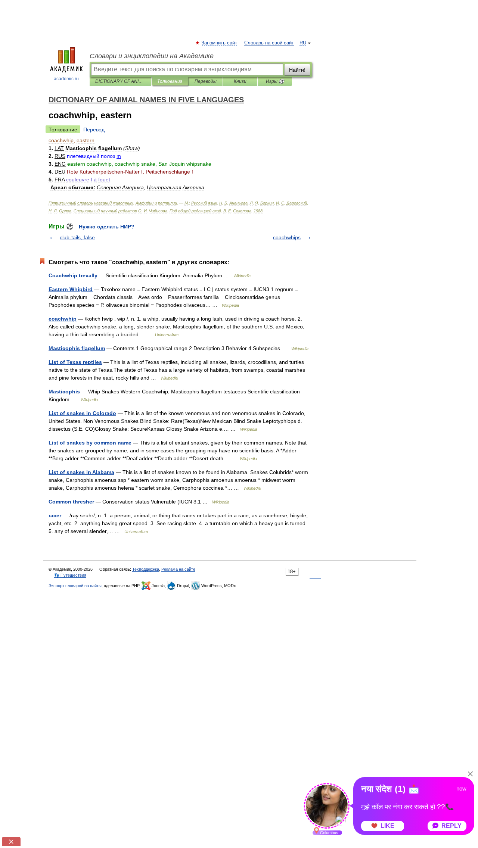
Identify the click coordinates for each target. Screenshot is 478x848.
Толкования (169, 81)
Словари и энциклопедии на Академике (152, 56)
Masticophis (64, 392)
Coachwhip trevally (73, 275)
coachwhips (287, 237)
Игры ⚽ (275, 81)
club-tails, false (77, 237)
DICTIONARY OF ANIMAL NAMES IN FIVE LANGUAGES (120, 81)
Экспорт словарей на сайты (75, 585)
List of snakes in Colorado (82, 413)
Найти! (297, 70)
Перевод (94, 129)
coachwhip (63, 319)
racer (55, 515)
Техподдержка (145, 569)
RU (302, 43)
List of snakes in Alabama (81, 472)
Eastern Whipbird (71, 289)
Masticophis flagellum (77, 348)
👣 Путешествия (70, 575)
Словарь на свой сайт (269, 43)
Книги (240, 81)
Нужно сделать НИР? (106, 227)
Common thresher (71, 502)
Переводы (206, 81)
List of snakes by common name (90, 443)
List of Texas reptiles (75, 362)
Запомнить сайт (219, 43)
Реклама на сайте (178, 569)
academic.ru (66, 78)
